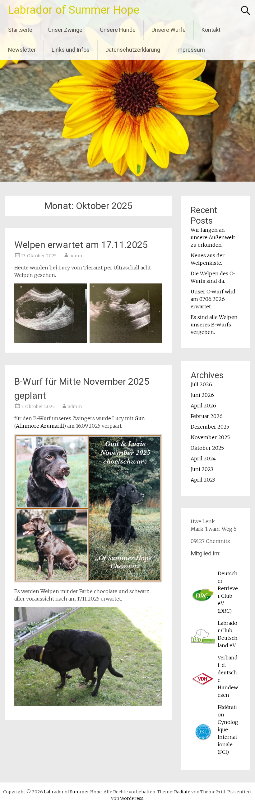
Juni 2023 (202, 469)
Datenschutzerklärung (132, 49)
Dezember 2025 (210, 427)
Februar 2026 (207, 416)
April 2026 (203, 405)
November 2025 (210, 437)
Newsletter (22, 49)
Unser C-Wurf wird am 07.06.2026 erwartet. (213, 299)
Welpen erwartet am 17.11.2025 (81, 244)
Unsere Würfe (168, 29)
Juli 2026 (201, 384)
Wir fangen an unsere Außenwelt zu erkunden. (213, 237)
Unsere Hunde (118, 29)
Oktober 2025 (207, 448)
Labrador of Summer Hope (73, 10)
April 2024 (203, 458)
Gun (140, 418)
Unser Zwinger (66, 29)
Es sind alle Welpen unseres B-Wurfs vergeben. (214, 324)
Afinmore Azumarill (40, 426)
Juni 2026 (202, 395)
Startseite (20, 29)
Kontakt (211, 29)
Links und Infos (71, 49)
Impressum (190, 49)
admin (77, 256)
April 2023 (203, 480)
